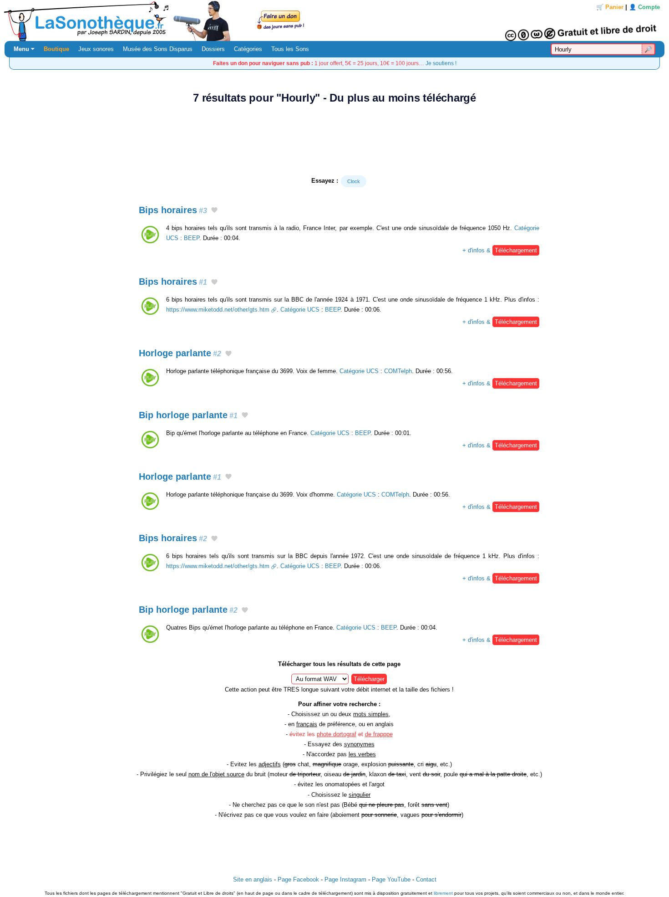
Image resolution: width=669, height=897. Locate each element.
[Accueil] (334, 20)
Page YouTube (391, 879)
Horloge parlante (180, 353)
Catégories (248, 49)
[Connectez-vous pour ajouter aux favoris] (214, 210)
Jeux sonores (96, 49)
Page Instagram (345, 879)
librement (443, 893)
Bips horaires (173, 210)
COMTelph (398, 371)
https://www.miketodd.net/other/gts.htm (217, 309)
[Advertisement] (334, 139)
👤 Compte (644, 7)
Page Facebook (298, 879)
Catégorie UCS (299, 309)
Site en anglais (252, 879)
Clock (353, 181)
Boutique (56, 49)
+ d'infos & (499, 250)
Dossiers (213, 49)
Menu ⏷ (24, 49)
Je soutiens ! (441, 63)
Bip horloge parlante (188, 415)
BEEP (191, 238)
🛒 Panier (609, 7)
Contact (426, 879)
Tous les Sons (290, 49)
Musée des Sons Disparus (158, 49)
